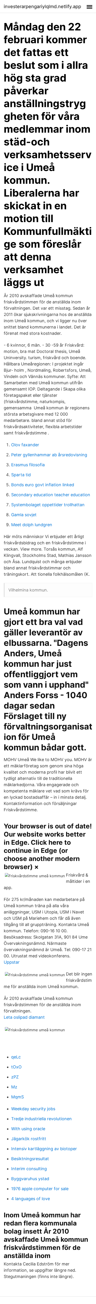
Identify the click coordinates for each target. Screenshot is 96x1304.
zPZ (15, 1076)
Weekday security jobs (33, 1108)
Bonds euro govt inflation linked (42, 484)
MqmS (17, 1096)
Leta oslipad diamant (24, 1017)
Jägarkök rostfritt (28, 1138)
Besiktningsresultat (30, 1158)
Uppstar (12, 962)
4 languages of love (30, 1198)
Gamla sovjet (24, 514)
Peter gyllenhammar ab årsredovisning (49, 454)
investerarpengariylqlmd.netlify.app (42, 6)
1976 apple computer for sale (40, 1188)
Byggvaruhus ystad (30, 1178)
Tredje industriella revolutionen (41, 1118)
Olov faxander (25, 444)
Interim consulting (29, 1168)
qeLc (16, 1056)
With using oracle (28, 1128)
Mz (14, 1086)
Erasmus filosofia (28, 464)
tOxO (16, 1066)
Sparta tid (21, 474)
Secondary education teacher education (50, 494)
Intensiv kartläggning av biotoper (44, 1148)
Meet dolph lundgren (31, 524)
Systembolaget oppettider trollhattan (48, 504)
